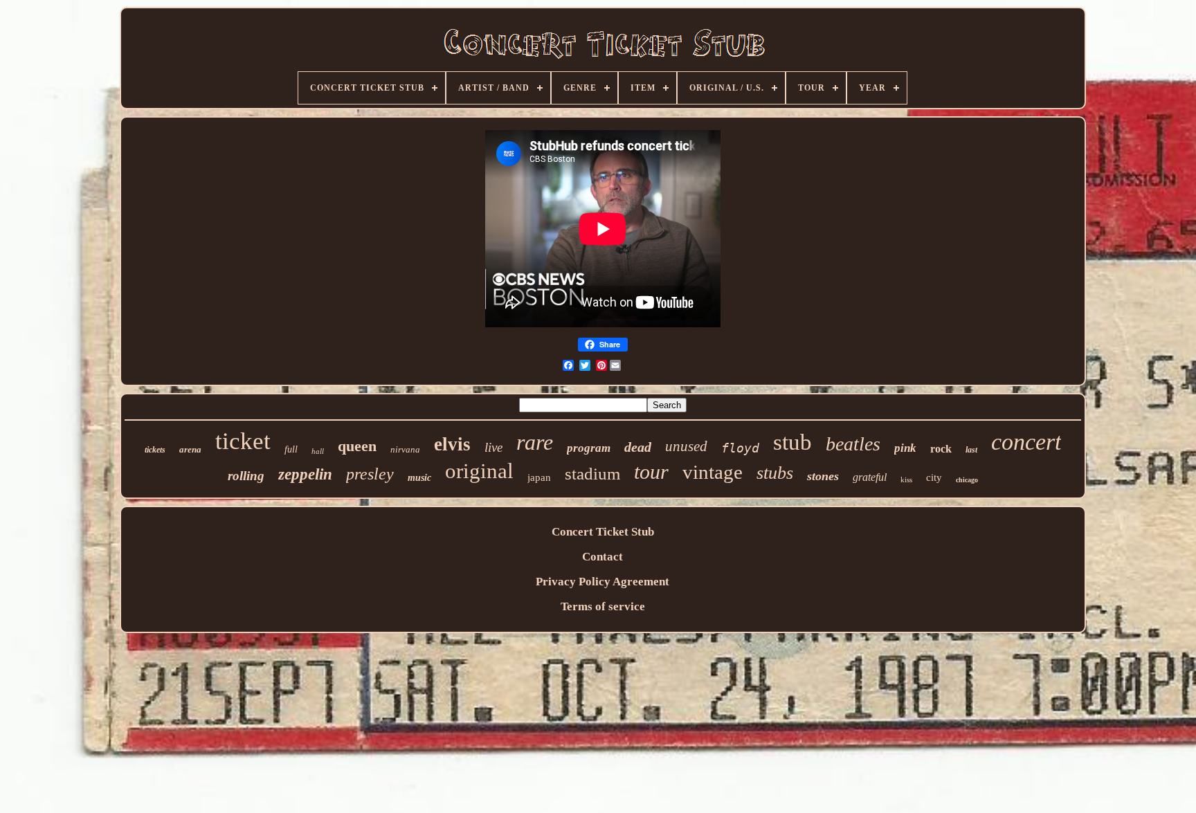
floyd (740, 448)
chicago (967, 480)
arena (190, 449)
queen (357, 446)
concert (1026, 442)
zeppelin (305, 474)
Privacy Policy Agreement (602, 581)
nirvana (405, 449)
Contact (602, 556)
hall (317, 451)
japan (539, 477)
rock (941, 449)
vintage (712, 472)
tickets (155, 450)
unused (686, 446)
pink (905, 448)
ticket (243, 441)
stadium (592, 473)
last (971, 450)
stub (792, 442)
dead (637, 447)
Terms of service (603, 606)
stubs (774, 473)
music (419, 478)
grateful (870, 477)
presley (370, 474)
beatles (853, 444)
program (588, 448)
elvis (452, 444)
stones (823, 476)
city (934, 477)
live (493, 447)
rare (534, 442)
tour (651, 471)
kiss (906, 479)
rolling (246, 475)
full (291, 449)
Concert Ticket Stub (603, 531)
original (479, 471)
